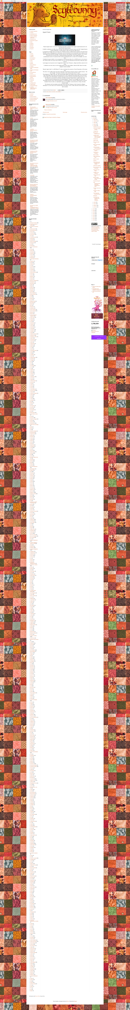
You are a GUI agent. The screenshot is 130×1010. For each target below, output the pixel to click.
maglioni (31, 623)
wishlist (31, 982)
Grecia (31, 512)
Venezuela (32, 958)
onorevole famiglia (33, 699)
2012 (94, 216)
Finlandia (32, 473)
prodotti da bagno (33, 766)
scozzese (32, 829)
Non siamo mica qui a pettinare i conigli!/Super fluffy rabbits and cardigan (34, 165)
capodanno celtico (33, 336)
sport (31, 866)
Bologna (31, 298)
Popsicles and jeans (97, 127)
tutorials (31, 933)
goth (31, 505)
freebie (31, 478)
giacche (31, 490)
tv (30, 934)
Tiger (31, 913)
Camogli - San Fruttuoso (96, 173)
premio (31, 759)
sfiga (31, 837)
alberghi (31, 239)
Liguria (31, 606)
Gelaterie (32, 93)
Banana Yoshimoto (33, 280)
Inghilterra (32, 547)
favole (31, 455)
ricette (31, 789)
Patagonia (32, 721)
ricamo (31, 785)
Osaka (31, 703)
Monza (31, 662)
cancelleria (32, 329)
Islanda (31, 561)
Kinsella (31, 585)
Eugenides (32, 444)
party (31, 718)
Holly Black (32, 530)
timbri (31, 914)
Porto (31, 754)
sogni (31, 855)
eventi (31, 447)
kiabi (31, 582)
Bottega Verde (32, 301)
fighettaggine (32, 468)
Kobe (31, 586)
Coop (31, 383)
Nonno (31, 690)
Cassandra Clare (33, 350)
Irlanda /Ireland (33, 75)
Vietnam (31, 970)
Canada (31, 328)
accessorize (32, 234)
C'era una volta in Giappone (33, 315)
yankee (31, 986)
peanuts (31, 724)
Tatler (31, 899)
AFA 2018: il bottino (96, 165)
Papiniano (32, 715)
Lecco (31, 597)
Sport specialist (33, 867)
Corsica (31, 387)
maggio (95, 125)
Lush (31, 617)
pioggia (31, 744)
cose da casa (32, 390)
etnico (31, 442)
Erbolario (32, 436)
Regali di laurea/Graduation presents (33, 195)
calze (31, 321)
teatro (31, 902)
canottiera (32, 331)
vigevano (32, 971)
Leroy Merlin (32, 599)
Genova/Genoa (33, 72)
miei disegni (32, 650)
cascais (31, 349)
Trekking (31, 66)
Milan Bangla (32, 651)
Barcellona (32, 283)
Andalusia (32, 80)
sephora (31, 833)
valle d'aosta (32, 948)
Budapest (32, 306)
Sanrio (31, 815)
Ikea (31, 538)
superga (31, 888)
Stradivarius (32, 880)
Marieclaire (32, 631)
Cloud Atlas (32, 175)
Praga (31, 756)
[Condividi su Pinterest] (63, 90)
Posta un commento (48, 109)
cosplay (31, 391)
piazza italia (32, 735)
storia (57, 91)
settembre (95, 120)
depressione (32, 412)
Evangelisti (32, 446)
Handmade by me (33, 34)
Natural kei (32, 680)
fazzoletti (31, 459)
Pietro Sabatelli (49, 97)
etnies (31, 443)
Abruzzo (31, 231)
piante (31, 733)
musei (31, 669)
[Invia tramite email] (58, 90)
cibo (31, 361)
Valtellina (32, 56)
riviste (31, 800)
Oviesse (31, 707)
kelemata (32, 578)
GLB (31, 500)
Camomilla (32, 327)
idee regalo (32, 537)
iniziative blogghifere (34, 549)
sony (31, 862)
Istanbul (31, 63)
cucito (31, 398)
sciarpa (31, 825)
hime (31, 525)
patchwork (32, 722)
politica (31, 750)
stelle (31, 874)
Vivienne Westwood (33, 975)
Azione (47, 91)
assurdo (31, 266)
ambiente (32, 253)
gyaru (31, 515)
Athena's (31, 268)
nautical (31, 681)
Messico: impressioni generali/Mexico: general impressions (34, 185)
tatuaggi (31, 900)
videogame (32, 969)
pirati (31, 746)
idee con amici (32, 534)
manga (31, 626)
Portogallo (32, 755)
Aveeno (31, 273)
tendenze (32, 906)
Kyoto (31, 587)
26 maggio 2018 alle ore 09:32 (51, 107)
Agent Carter (95, 140)
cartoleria (32, 344)
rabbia (31, 774)
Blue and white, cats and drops (97, 168)
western (31, 979)
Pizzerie (31, 95)
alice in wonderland (33, 246)
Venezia (31, 53)
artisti (31, 262)
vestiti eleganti (32, 962)
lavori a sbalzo (32, 595)
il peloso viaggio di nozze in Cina (33, 543)
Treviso (31, 62)
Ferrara (31, 463)
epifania (31, 435)
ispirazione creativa (33, 564)
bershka (31, 291)
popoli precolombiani (34, 751)
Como (31, 375)
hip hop (31, 526)
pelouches (32, 731)
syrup (31, 894)
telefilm (59, 91)
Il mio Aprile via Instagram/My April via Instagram (96, 199)
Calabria (31, 320)
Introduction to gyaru (34, 40)
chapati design (33, 357)
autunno (31, 270)
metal (31, 648)
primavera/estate (33, 765)
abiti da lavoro (32, 228)
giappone (32, 492)
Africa (31, 235)
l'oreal (31, 589)
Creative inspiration (33, 31)
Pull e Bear (32, 770)
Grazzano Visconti (33, 511)
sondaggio (32, 859)
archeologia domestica (34, 258)
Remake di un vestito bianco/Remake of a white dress (34, 141)
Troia (31, 926)
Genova (31, 486)
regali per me (32, 780)
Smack (31, 851)
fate (30, 454)
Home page (65, 112)
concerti (31, 378)
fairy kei (31, 450)
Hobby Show (32, 529)
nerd (31, 685)
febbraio (95, 205)
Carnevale (32, 340)
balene (31, 277)
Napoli (31, 677)
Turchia (31, 931)
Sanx (31, 817)
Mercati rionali (32, 100)
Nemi (31, 684)
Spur (31, 870)
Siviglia (31, 850)
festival (31, 465)
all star (31, 249)
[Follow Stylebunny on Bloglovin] (97, 260)
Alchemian (32, 242)
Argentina (32, 261)
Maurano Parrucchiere (34, 639)
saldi (31, 810)
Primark (31, 762)
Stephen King (32, 876)
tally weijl (32, 896)
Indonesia (32, 546)
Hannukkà (32, 520)
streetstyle (32, 881)
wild (31, 981)
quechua (31, 773)
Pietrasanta (32, 737)
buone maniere (33, 309)
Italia (31, 569)
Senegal (31, 832)
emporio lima (32, 433)
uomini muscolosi (33, 941)
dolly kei (31, 421)
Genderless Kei (33, 39)
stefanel (31, 873)
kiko (31, 583)
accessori (32, 233)
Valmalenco (32, 949)
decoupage (32, 409)
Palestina (32, 710)
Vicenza (31, 967)
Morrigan (31, 665)
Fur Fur (31, 482)
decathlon (32, 407)
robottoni (31, 803)
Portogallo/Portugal (33, 85)
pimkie (31, 740)
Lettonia (31, 601)
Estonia (31, 440)
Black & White (96, 154)
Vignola (31, 973)
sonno (31, 860)
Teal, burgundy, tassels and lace (96, 194)
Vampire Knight (33, 952)
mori (31, 663)
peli (30, 728)
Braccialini (32, 302)
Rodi (31, 806)
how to (31, 533)
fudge (31, 479)
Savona (31, 73)
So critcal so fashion (34, 853)
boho (31, 297)
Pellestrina (32, 729)
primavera (32, 763)
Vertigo (31, 960)
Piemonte (32, 736)
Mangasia (95, 195)
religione (31, 781)
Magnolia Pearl (33, 624)
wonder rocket (32, 983)
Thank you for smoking (95, 153)
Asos (31, 265)
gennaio (95, 206)
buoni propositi (33, 310)
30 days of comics (33, 222)
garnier (31, 484)
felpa (31, 462)
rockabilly (32, 804)
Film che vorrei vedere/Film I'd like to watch (34, 108)
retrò (31, 784)
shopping (32, 843)
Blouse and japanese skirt (96, 133)
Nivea (31, 688)
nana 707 (32, 674)
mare (31, 630)
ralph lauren (32, 776)
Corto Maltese (32, 389)
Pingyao (31, 742)
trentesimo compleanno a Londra (34, 921)
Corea (31, 386)
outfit (31, 704)
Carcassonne (32, 339)
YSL (31, 987)
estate (31, 439)
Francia (31, 477)
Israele (31, 567)
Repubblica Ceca (33, 783)
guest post (32, 514)
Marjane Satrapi (33, 632)
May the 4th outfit (96, 180)
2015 (94, 212)
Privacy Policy (37, 996)
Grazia (31, 508)
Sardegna (32, 818)
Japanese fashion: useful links (33, 37)
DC (30, 404)
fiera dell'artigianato (33, 466)
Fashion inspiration (33, 35)
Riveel (31, 799)
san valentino (32, 814)
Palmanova (32, 711)
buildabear (32, 308)
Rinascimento (32, 793)
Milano (31, 652)
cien (31, 362)
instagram (32, 551)
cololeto (31, 371)
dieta (31, 416)
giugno (95, 124)
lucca (31, 616)
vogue (31, 978)
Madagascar (32, 620)
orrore (31, 702)
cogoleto (31, 369)
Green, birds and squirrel (96, 150)
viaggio (31, 964)
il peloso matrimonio (34, 540)
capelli (31, 332)
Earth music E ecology (34, 424)
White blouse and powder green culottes (96, 163)
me (30, 641)
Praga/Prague (32, 84)
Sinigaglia (32, 847)
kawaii (31, 576)
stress (31, 884)
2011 (94, 218)
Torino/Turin (32, 59)
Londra (31, 615)
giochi (31, 495)
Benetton (31, 288)
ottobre (95, 119)
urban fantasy (32, 942)
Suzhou (31, 889)
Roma (31, 807)
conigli (31, 379)
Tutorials (31, 32)
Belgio (31, 286)
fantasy (31, 453)
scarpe (31, 824)
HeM (31, 523)
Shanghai (32, 840)
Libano (31, 602)
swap (31, 892)
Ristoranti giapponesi (34, 98)
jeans (31, 572)
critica (31, 396)
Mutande (31, 672)
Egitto (31, 426)
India (31, 544)
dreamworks (32, 423)
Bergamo (32, 290)
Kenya (31, 579)
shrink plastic (32, 844)
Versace (31, 959)
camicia (31, 325)
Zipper (31, 990)
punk (31, 772)
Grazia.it (31, 509)
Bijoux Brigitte (32, 292)
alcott (31, 244)
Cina (31, 364)
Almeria (31, 250)
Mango (31, 627)
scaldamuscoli (32, 821)
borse (31, 299)
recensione (53, 91)
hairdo (31, 518)
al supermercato (33, 237)
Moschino (32, 666)
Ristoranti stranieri (33, 99)
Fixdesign (32, 475)
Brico (31, 305)
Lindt (31, 608)
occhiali (31, 694)
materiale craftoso (33, 635)
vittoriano (32, 974)
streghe (31, 882)
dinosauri (32, 417)
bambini (31, 279)
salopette (32, 811)
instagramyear (32, 552)
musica (31, 670)
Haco (31, 516)
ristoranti (31, 797)
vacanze (31, 944)
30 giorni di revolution (34, 226)
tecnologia (32, 903)
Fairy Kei (31, 48)
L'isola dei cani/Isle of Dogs (96, 129)
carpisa (31, 342)
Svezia (31, 891)
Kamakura (32, 574)
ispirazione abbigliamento (32, 563)
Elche (31, 428)
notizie (31, 691)
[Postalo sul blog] (59, 90)
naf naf (31, 673)
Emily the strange (33, 431)
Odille (31, 695)
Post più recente (46, 112)
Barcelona (32, 78)
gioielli (31, 496)
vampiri (31, 953)
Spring (31, 869)
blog (31, 295)
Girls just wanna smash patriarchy (97, 148)
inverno (31, 555)
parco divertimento (33, 717)
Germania (32, 488)
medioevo (32, 643)
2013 (94, 215)
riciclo (31, 790)
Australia (31, 269)
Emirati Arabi (32, 432)
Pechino (31, 725)
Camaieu (32, 324)
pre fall (31, 758)
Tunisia (31, 930)
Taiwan (31, 895)
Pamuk (31, 713)
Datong (31, 402)
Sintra (31, 848)
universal (32, 938)
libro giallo (32, 605)
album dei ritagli (33, 241)
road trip (31, 801)
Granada (31, 507)
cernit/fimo (32, 354)
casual (31, 351)
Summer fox (95, 138)
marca (31, 628)
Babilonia (32, 276)
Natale (31, 679)
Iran (31, 558)
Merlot (31, 645)
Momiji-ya (32, 659)
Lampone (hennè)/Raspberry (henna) (33, 130)
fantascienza (32, 451)
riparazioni (32, 795)
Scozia (31, 828)
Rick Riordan (32, 792)
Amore (31, 254)
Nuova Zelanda (33, 692)
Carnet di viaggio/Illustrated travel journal (33, 88)
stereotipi (32, 877)
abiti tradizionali (33, 230)
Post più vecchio (84, 112)
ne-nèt (31, 683)
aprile (95, 202)
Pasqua (31, 720)
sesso (31, 836)
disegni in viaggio (33, 419)
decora (31, 408)
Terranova (32, 907)
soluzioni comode (33, 858)
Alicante (31, 245)
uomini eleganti (33, 940)
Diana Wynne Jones (34, 413)
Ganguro (31, 43)
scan (31, 822)
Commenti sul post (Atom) (51, 114)
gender (31, 485)
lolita (31, 612)
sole (31, 856)
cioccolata (32, 365)
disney (31, 420)
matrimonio (32, 638)
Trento (31, 60)
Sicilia (31, 846)
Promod (31, 767)
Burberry (31, 312)
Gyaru (31, 41)
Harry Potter (32, 522)
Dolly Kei (31, 44)
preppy (31, 761)
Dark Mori (32, 47)
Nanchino (32, 676)
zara (31, 989)
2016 (94, 210)
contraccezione (33, 380)
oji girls (31, 696)
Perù (31, 732)
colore (31, 372)
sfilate (31, 839)
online (31, 698)
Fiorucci (31, 474)
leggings (31, 598)
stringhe (31, 885)
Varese (31, 955)
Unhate (31, 118)
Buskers (31, 313)
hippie (31, 527)
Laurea (31, 594)
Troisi (31, 927)
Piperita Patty (48, 104)
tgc (30, 910)
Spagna (31, 863)
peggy (31, 726)
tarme (31, 898)
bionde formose (33, 294)
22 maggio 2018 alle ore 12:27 (51, 100)
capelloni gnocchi (33, 333)
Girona (31, 81)
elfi (30, 429)
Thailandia (32, 911)
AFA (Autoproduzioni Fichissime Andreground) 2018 (96, 184)
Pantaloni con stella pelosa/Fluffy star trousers (33, 152)
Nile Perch (32, 687)
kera (31, 580)
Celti (31, 353)
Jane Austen (32, 571)
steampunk (32, 871)
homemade (32, 531)
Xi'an (31, 985)
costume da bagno (33, 393)
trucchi (31, 929)
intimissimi (32, 554)
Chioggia (32, 55)
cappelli (31, 338)
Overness (32, 706)
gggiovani (32, 489)
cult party (31, 400)
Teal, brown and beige (96, 170)
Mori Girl (31, 46)
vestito (31, 963)
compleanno (32, 376)
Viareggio (32, 966)
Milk (31, 655)
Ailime (68, 1001)
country (31, 394)
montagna (32, 661)
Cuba (31, 397)
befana (31, 284)
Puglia (31, 769)
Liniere (31, 609)
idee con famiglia (33, 536)
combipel (32, 373)
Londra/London (33, 82)
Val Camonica (32, 945)
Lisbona (31, 610)
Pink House (32, 743)
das (30, 401)
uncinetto (32, 937)
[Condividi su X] (61, 90)
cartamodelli (32, 343)
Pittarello (31, 747)
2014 (94, 213)
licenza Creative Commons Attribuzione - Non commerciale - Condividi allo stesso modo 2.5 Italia (95, 229)
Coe (31, 368)
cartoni (31, 346)
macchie (31, 619)
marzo (95, 203)
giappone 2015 (33, 493)
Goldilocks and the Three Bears (33, 502)
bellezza (31, 287)
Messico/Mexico (33, 64)
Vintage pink (95, 131)
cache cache (32, 317)
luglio (95, 122)
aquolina (31, 257)
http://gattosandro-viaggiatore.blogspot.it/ (96, 289)
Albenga (31, 238)
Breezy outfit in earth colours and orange (97, 178)
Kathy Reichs (32, 575)
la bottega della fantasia (33, 591)
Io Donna (32, 556)
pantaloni (32, 714)
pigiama (31, 739)
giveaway (32, 499)
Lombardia (32, 613)
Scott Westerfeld (33, 826)
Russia (31, 808)
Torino (31, 917)
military (31, 654)
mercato (31, 644)
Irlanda (31, 559)
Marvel (50, 91)
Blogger (75, 1001)
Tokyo (31, 916)
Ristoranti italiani (33, 96)
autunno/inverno (33, 272)
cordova (31, 384)
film (30, 471)
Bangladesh (32, 281)
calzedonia (32, 322)
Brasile (31, 303)
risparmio (32, 796)
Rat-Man (31, 777)
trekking (31, 918)
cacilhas (31, 318)
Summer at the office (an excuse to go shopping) (97, 136)
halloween (32, 519)
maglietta (32, 621)
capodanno (32, 335)
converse (32, 382)
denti (31, 411)
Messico (31, 647)
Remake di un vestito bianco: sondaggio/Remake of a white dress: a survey (34, 207)
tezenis (31, 909)
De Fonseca (32, 405)
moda (31, 658)
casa (31, 347)
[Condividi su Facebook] (62, 90)
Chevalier (32, 358)
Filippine (31, 470)
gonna (31, 504)
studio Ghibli (32, 887)
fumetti (31, 481)
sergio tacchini (32, 835)
